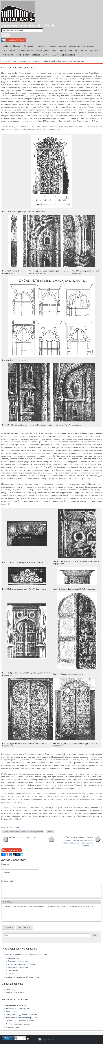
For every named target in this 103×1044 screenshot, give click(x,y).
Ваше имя (5, 864)
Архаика (94, 50)
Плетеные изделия (13, 1027)
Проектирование (25, 50)
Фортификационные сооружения (22, 964)
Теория (84, 50)
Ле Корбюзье (9, 50)
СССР (55, 55)
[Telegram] (21, 854)
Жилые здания (42, 50)
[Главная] (18, 11)
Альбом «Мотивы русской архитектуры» (23, 977)
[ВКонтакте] (3, 854)
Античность (8, 55)
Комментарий (8, 881)
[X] (14, 854)
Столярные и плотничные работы (20, 1021)
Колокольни (13, 970)
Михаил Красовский (10, 827)
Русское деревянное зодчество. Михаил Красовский (32, 61)
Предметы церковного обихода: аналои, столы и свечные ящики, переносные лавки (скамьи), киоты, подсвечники (78, 841)
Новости (17, 46)
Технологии (40, 46)
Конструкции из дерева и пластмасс (21, 1014)
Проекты (53, 46)
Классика (36, 55)
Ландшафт (73, 50)
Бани (54, 50)
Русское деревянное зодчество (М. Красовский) (26, 954)
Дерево (62, 50)
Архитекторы (88, 46)
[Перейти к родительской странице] (51, 839)
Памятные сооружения (18, 967)
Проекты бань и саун (14, 993)
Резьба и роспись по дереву (17, 1024)
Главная (3, 61)
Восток (46, 55)
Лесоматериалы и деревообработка (21, 1018)
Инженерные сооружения (19, 961)
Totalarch (7, 46)
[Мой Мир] (10, 854)
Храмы (50, 832)
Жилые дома (13, 958)
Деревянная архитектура (16, 1005)
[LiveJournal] (18, 854)
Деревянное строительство (17, 1008)
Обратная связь (67, 55)
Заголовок (5, 872)
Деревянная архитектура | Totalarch (27, 25)
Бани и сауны (11, 989)
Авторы (62, 46)
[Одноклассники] (6, 854)
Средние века (22, 55)
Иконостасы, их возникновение (22, 837)
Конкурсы (28, 46)
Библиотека (74, 46)
